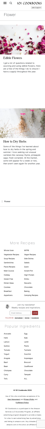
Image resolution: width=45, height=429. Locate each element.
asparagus (28, 358)
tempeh (27, 374)
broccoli (27, 362)
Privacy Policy (29, 399)
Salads (27, 263)
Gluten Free (8, 279)
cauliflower (28, 366)
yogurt (6, 354)
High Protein (29, 275)
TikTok (27, 318)
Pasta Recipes (9, 267)
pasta (26, 346)
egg (25, 334)
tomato (7, 350)
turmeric (27, 350)
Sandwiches (9, 263)
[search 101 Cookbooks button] (11, 3)
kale (25, 338)
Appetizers (8, 295)
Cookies (7, 287)
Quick (26, 267)
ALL (25, 379)
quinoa (6, 346)
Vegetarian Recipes (11, 254)
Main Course (9, 271)
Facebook (35, 318)
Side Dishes (29, 259)
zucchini (27, 354)
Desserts (27, 283)
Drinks (26, 279)
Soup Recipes (9, 259)
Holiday (7, 275)
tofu (5, 379)
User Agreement (14, 399)
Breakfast (8, 291)
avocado (7, 334)
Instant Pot (28, 271)
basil (6, 362)
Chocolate (28, 287)
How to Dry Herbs (14, 141)
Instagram (19, 318)
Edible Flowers (12, 58)
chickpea (7, 370)
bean (6, 366)
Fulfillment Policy (22, 402)
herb (6, 338)
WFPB (26, 250)
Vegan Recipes (30, 254)
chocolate (28, 370)
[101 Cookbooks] (29, 3)
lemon (6, 342)
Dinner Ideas (9, 283)
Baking (27, 291)
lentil (26, 342)
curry (6, 374)
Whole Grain (9, 250)
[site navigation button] (5, 3)
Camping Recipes (31, 295)
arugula (7, 358)
